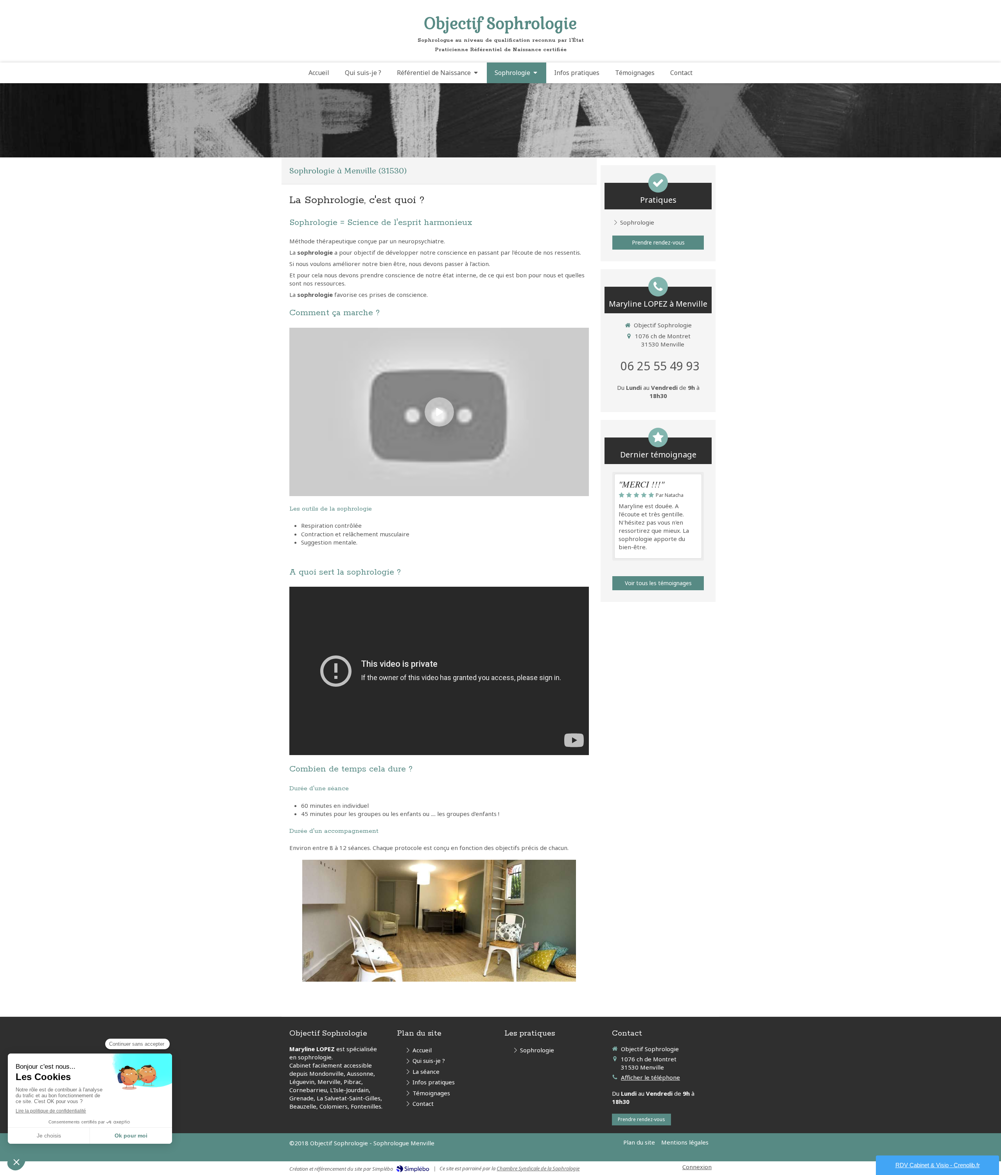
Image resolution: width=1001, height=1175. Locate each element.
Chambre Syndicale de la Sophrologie (538, 1168)
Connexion (697, 1167)
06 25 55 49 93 (660, 366)
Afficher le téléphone (650, 1077)
